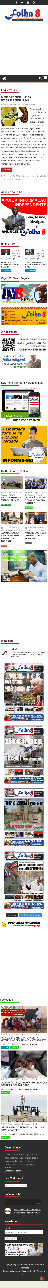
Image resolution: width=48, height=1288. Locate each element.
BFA (33, 176)
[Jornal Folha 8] (3, 78)
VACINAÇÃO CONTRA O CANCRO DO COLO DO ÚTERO (35, 500)
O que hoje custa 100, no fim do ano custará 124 (16, 98)
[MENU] (45, 78)
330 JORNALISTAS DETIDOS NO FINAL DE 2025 (35, 264)
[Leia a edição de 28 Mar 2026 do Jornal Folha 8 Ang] (24, 691)
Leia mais (7, 170)
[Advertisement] (24, 49)
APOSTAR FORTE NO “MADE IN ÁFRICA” (11, 499)
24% (22, 176)
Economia (7, 176)
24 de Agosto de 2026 (11, 1034)
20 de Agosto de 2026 (11, 1124)
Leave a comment (13, 179)
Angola (27, 176)
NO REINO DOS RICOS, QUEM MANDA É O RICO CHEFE (35, 536)
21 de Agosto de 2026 (11, 1079)
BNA (37, 176)
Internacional (6, 505)
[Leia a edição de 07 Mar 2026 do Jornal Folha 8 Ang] (24, 880)
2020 (18, 176)
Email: (7, 1228)
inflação (43, 176)
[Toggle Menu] (38, 1202)
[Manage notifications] (41, 1278)
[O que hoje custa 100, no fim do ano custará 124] (15, 109)
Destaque (4, 1047)
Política (4, 546)
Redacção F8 (30, 104)
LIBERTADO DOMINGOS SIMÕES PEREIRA (10, 264)
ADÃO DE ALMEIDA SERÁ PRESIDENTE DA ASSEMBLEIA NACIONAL (12, 537)
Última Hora (6, 271)
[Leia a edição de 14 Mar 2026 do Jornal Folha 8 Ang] (24, 817)
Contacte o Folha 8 (13, 1170)
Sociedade (29, 507)
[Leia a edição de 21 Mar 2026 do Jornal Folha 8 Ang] (24, 754)
